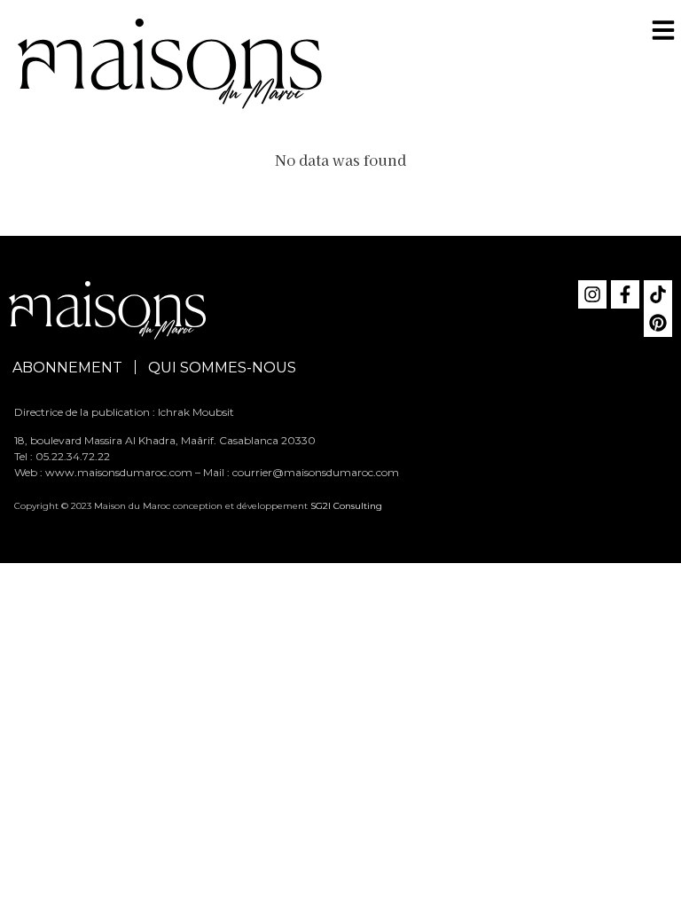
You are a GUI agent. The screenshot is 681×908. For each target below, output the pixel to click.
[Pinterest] (658, 323)
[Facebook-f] (625, 294)
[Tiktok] (658, 294)
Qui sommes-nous (222, 367)
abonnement (67, 367)
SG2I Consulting (346, 506)
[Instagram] (592, 294)
